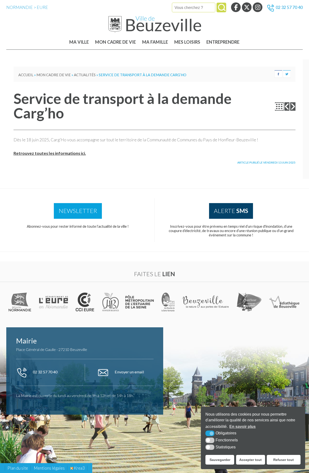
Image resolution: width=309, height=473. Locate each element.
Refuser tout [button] (283, 460)
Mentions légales (49, 468)
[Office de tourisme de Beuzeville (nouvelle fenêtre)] (206, 302)
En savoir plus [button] (242, 427)
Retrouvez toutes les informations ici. (50, 153)
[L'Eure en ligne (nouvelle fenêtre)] (54, 302)
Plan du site (17, 468)
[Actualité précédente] (287, 106)
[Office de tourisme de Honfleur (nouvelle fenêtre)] (249, 302)
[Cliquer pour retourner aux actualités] (279, 106)
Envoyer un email (129, 372)
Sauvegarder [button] (220, 460)
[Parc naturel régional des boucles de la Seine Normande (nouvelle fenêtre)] (168, 302)
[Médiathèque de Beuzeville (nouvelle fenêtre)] (284, 302)
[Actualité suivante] (292, 106)
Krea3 (79, 468)
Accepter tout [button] (250, 460)
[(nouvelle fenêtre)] (20, 302)
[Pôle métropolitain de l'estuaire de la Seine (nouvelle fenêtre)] (140, 302)
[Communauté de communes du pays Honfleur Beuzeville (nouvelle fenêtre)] (110, 302)
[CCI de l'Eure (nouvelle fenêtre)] (86, 302)
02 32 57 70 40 (289, 7)
